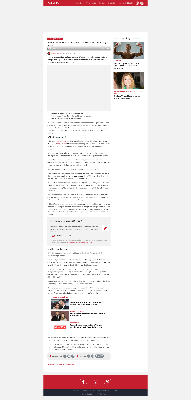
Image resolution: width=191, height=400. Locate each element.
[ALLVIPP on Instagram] (95, 382)
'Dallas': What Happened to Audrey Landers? (127, 97)
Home (48, 34)
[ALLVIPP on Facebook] (83, 382)
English (129, 3)
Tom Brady (61, 144)
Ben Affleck (61, 141)
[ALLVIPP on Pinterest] (107, 382)
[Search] (137, 3)
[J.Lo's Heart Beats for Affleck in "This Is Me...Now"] (60, 316)
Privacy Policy (89, 390)
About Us (76, 390)
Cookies (115, 390)
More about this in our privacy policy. (80, 243)
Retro (121, 3)
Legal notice (103, 390)
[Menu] (142, 3)
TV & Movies (91, 3)
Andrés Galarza (56, 53)
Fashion (111, 3)
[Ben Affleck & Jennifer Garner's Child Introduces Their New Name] (60, 304)
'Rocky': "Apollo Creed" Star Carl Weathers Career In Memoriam (127, 65)
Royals (102, 3)
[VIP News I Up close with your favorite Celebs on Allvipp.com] (59, 3)
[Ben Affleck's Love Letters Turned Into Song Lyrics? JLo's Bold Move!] (60, 327)
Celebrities (78, 3)
